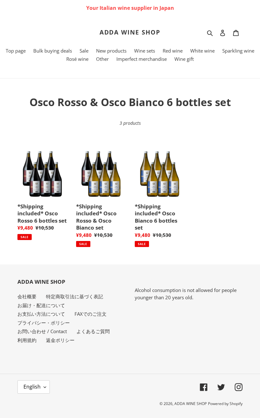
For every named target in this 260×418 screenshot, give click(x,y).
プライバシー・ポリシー (43, 323)
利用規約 (26, 340)
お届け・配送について (41, 305)
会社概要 (26, 296)
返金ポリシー (60, 340)
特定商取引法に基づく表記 (74, 296)
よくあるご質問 (93, 331)
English (32, 386)
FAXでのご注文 (91, 314)
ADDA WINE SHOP (130, 32)
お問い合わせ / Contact (42, 331)
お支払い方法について (41, 314)
